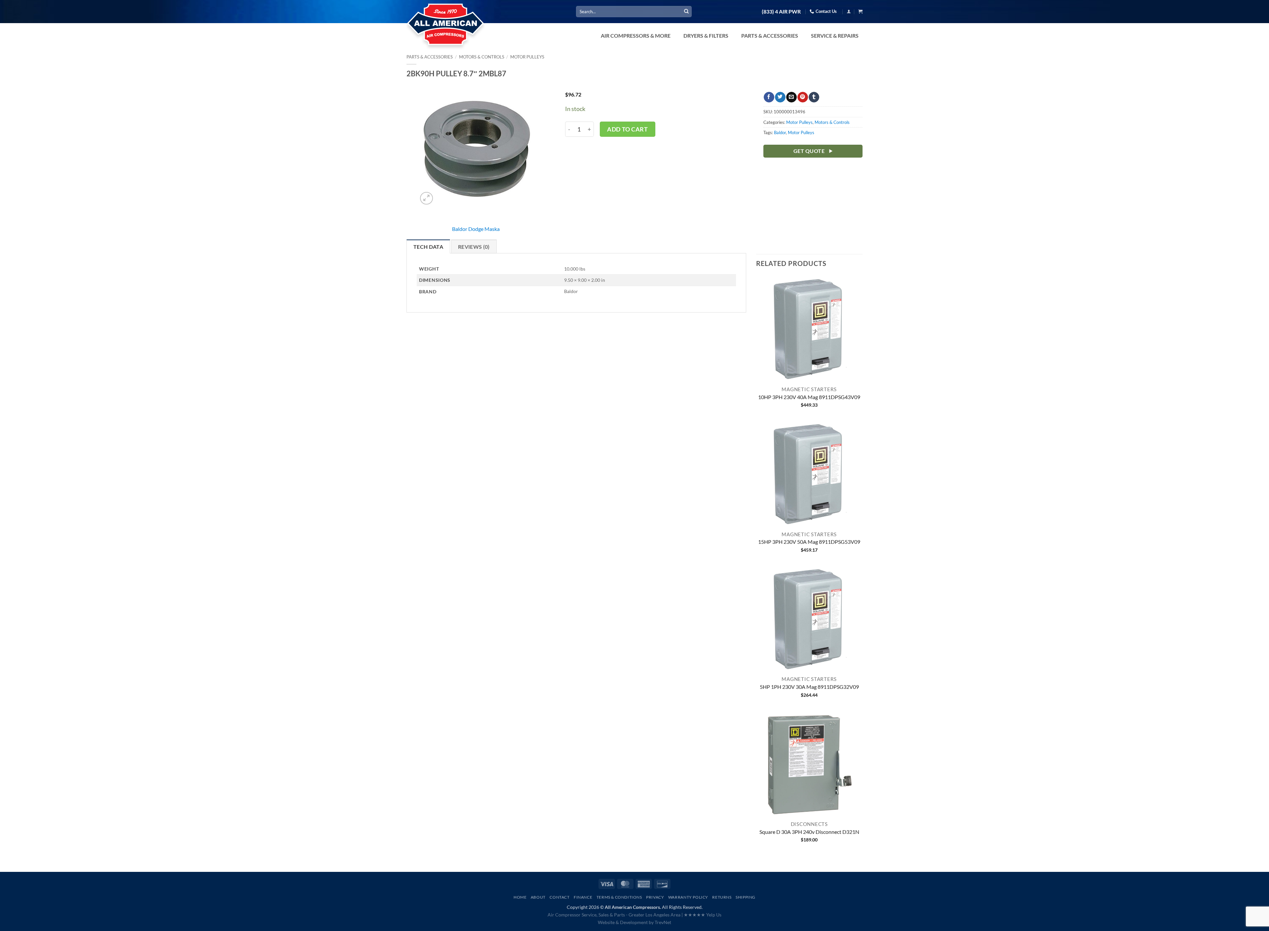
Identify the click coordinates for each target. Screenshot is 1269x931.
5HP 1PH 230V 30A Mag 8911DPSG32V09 (809, 687)
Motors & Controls (481, 56)
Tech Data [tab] (428, 246)
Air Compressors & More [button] (636, 35)
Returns (721, 897)
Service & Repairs (835, 35)
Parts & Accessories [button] (769, 35)
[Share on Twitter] (780, 97)
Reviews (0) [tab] (474, 246)
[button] (849, 11)
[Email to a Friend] (791, 97)
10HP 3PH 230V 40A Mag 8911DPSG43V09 (809, 397)
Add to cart (627, 129)
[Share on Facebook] (769, 97)
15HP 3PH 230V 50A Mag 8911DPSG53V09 (809, 542)
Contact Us (826, 11)
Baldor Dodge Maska (476, 229)
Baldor (780, 132)
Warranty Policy (688, 897)
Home (520, 897)
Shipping (745, 897)
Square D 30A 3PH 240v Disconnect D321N (809, 832)
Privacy (655, 897)
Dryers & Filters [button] (705, 35)
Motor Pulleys (527, 56)
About (538, 897)
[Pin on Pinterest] (802, 97)
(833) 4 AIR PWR (781, 12)
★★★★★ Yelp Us (702, 914)
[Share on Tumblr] (814, 97)
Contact (559, 897)
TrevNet (663, 922)
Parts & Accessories (429, 56)
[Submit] (686, 12)
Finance (583, 897)
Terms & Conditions (619, 897)
